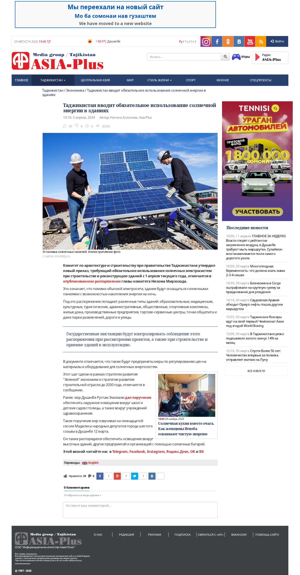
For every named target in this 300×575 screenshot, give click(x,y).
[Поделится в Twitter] (134, 476)
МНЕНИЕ (223, 80)
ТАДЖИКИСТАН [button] (51, 80)
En (192, 41)
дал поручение (138, 397)
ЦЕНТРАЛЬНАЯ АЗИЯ (95, 80)
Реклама (154, 535)
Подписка (183, 535)
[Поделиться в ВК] (151, 476)
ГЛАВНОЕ (21, 80)
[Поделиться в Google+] (117, 476)
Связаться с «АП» (211, 535)
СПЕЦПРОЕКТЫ (260, 80)
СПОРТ (191, 80)
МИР (130, 80)
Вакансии (239, 535)
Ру (180, 41)
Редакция (126, 535)
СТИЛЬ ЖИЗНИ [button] (158, 80)
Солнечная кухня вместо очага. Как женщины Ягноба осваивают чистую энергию (186, 428)
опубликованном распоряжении (92, 281)
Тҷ (186, 41)
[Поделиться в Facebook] (99, 476)
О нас (98, 535)
